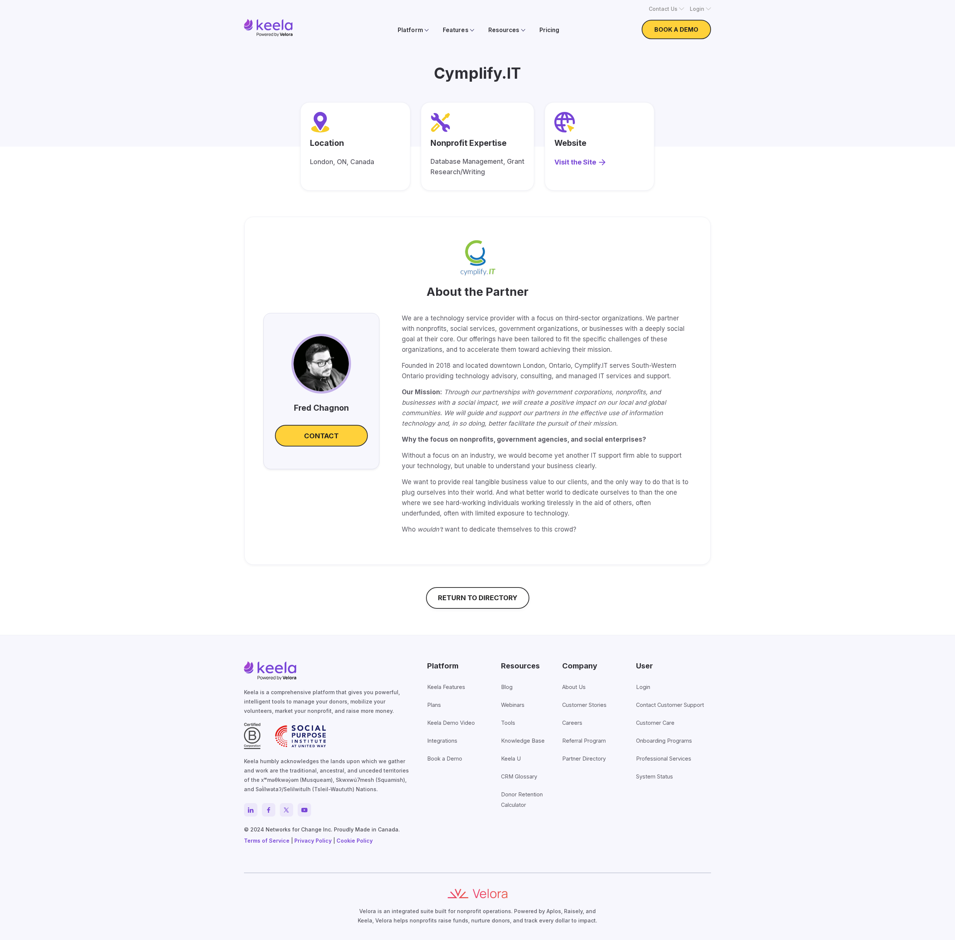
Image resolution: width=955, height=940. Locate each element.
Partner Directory (584, 758)
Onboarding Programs (664, 740)
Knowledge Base (523, 740)
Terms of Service (266, 840)
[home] (268, 28)
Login (643, 687)
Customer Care (655, 723)
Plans (434, 705)
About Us (574, 687)
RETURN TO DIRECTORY (477, 598)
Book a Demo (444, 758)
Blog (507, 687)
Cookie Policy (354, 840)
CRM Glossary (519, 776)
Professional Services (663, 758)
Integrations (442, 740)
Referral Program (584, 740)
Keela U (511, 758)
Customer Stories (584, 705)
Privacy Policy (313, 840)
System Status (654, 776)
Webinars (513, 705)
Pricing (549, 30)
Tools (508, 723)
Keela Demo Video (451, 723)
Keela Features (446, 687)
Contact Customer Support (670, 705)
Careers (572, 723)
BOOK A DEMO (676, 29)
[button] (666, 9)
